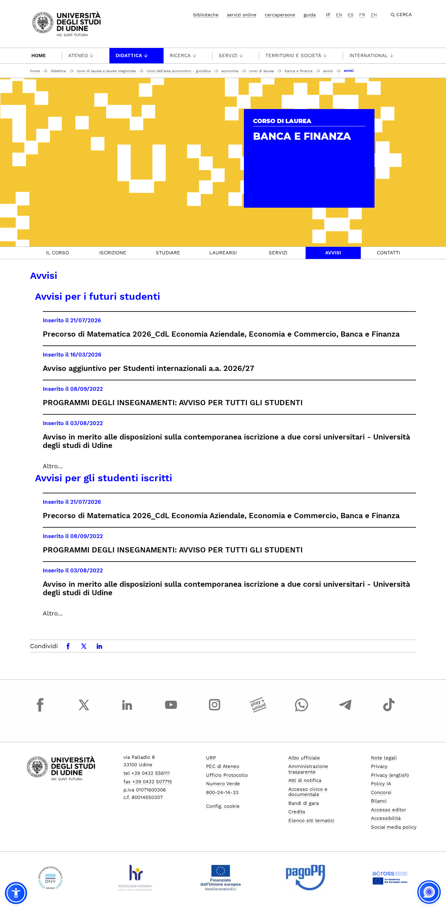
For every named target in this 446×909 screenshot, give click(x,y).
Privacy (379, 766)
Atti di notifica (304, 780)
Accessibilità (386, 818)
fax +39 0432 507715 (147, 782)
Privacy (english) (390, 775)
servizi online (241, 14)
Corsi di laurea (261, 71)
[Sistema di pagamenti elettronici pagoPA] (305, 878)
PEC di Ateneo (222, 766)
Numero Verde (223, 784)
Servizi (228, 55)
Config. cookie (223, 806)
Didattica (129, 55)
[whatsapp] (302, 711)
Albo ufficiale (304, 758)
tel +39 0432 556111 (146, 773)
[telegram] (345, 711)
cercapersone (280, 14)
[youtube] (171, 711)
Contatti (388, 253)
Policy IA (381, 784)
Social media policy (394, 827)
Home (38, 55)
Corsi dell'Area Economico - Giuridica (179, 71)
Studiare (168, 253)
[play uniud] (258, 711)
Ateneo (78, 55)
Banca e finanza (298, 71)
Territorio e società (293, 55)
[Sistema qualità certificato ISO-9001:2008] (50, 878)
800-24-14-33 (222, 792)
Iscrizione (112, 253)
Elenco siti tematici (311, 820)
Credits (296, 812)
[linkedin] (127, 711)
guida (310, 14)
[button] (16, 893)
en (339, 14)
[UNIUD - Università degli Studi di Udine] (66, 23)
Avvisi (328, 71)
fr (362, 14)
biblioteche (205, 14)
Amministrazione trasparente (308, 769)
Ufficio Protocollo (227, 775)
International (368, 55)
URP (211, 758)
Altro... (53, 466)
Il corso (57, 253)
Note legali (384, 758)
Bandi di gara (303, 803)
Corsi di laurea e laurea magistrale (106, 71)
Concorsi (381, 792)
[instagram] (214, 711)
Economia (229, 71)
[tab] (57, 253)
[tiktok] (389, 711)
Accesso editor (388, 810)
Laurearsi (223, 253)
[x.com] (84, 711)
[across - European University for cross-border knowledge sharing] (390, 878)
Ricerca (180, 55)
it (328, 14)
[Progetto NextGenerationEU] (220, 878)
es (351, 14)
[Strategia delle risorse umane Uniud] (135, 878)
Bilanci (379, 801)
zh (374, 14)
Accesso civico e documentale (307, 792)
